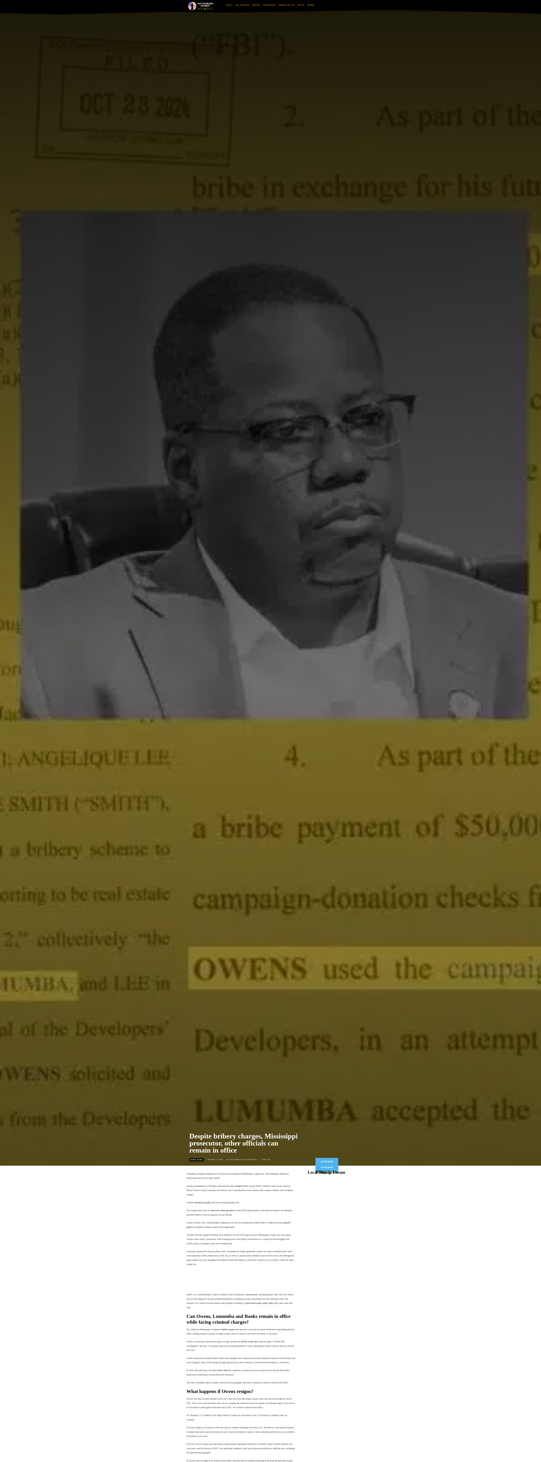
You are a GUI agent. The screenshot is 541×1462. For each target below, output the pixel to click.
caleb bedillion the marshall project (243, 1159)
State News (196, 1160)
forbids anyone (228, 1329)
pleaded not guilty (203, 1202)
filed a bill (222, 1370)
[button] (241, 1280)
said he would (247, 1341)
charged (238, 1186)
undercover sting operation (222, 1210)
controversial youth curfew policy (259, 1303)
